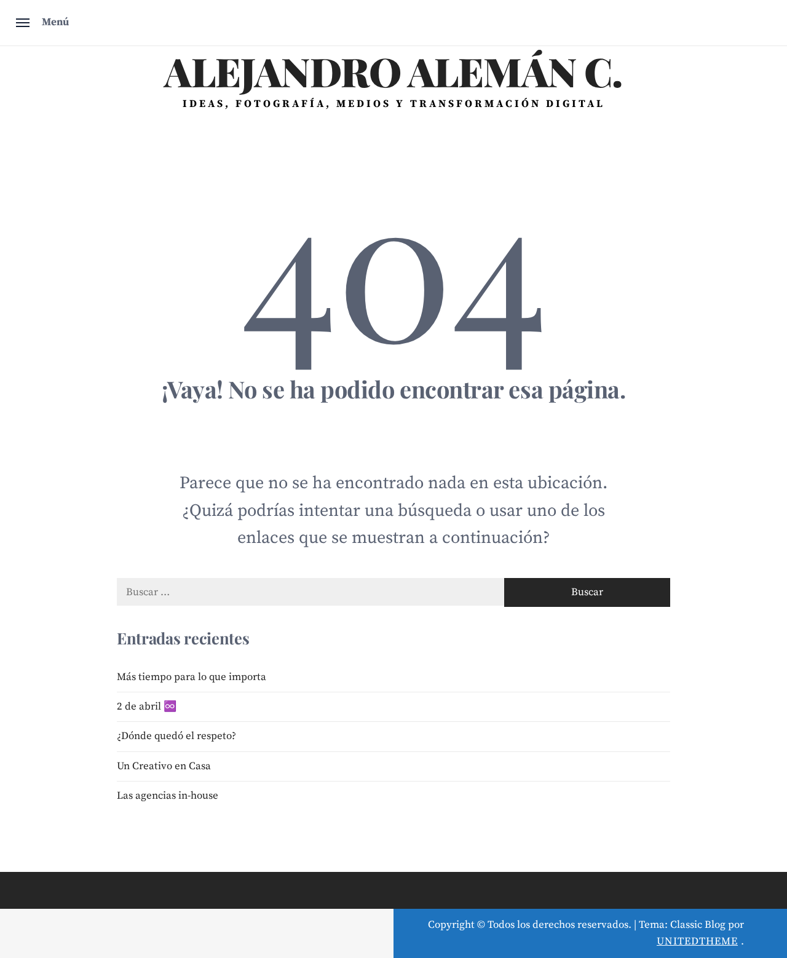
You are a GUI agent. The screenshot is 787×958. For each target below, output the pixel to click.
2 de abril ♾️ (146, 706)
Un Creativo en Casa (164, 766)
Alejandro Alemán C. (393, 70)
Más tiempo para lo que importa (191, 677)
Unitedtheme (697, 941)
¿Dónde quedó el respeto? (176, 736)
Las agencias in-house (167, 795)
